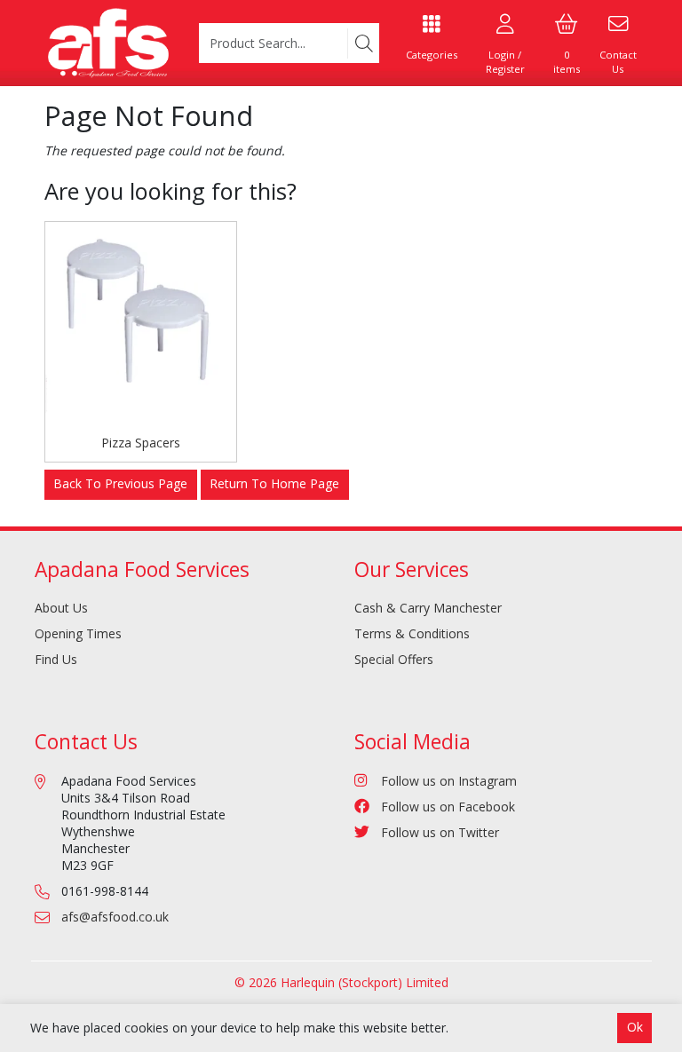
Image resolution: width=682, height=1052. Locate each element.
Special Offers (393, 659)
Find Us (56, 659)
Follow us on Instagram (449, 780)
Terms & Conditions (412, 633)
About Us (61, 607)
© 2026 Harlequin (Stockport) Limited (341, 982)
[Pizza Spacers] (140, 317)
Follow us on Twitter (440, 832)
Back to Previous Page (120, 483)
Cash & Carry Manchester (428, 607)
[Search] (363, 43)
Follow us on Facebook (448, 806)
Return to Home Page (274, 483)
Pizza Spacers (140, 442)
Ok (635, 1026)
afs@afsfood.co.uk (115, 916)
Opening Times (78, 633)
